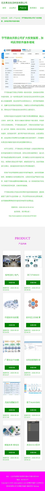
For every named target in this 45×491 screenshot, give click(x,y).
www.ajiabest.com (20, 483)
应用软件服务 (31, 483)
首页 (4, 8)
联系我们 (33, 8)
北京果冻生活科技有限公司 (14, 3)
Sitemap (36, 486)
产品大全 (23, 8)
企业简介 (12, 8)
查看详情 (12, 282)
